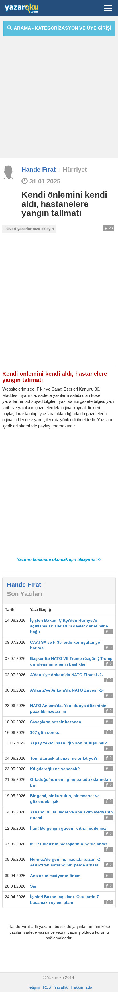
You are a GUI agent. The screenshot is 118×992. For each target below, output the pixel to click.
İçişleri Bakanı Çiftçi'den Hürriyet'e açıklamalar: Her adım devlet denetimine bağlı (69, 626)
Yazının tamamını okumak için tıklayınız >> (59, 559)
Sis (33, 886)
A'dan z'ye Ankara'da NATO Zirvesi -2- (66, 674)
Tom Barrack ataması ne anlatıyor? (64, 758)
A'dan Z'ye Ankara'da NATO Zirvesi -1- (67, 690)
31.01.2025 (44, 181)
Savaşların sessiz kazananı (56, 722)
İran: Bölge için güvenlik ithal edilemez (68, 828)
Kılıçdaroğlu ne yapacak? (55, 769)
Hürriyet (75, 169)
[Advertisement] (59, 99)
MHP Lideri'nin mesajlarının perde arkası (69, 844)
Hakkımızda (81, 987)
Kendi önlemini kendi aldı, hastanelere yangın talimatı (64, 204)
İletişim (33, 987)
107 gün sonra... (46, 732)
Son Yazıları (24, 593)
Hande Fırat (38, 169)
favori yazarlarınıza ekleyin (30, 229)
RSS (47, 987)
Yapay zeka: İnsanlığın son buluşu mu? (68, 743)
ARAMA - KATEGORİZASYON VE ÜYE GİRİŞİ (61, 28)
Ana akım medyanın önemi (56, 875)
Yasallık (61, 987)
